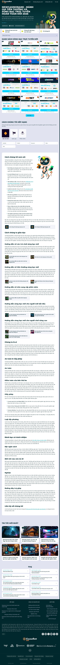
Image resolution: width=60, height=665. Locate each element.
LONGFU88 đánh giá (11, 56)
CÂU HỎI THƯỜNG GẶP (52, 617)
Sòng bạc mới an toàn (12, 612)
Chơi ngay (11, 54)
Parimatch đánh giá (30, 93)
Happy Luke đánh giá (30, 74)
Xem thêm (29, 115)
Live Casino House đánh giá (11, 74)
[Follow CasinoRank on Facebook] (42, 638)
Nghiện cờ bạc (34, 617)
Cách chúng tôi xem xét (52, 612)
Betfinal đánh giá (11, 110)
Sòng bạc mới (27, 1)
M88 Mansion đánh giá (49, 74)
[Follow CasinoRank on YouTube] (51, 638)
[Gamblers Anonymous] (12, 649)
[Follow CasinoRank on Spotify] (53, 638)
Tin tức (56, 1)
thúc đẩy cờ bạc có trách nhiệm (40, 440)
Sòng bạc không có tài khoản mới (11, 618)
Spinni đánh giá (11, 93)
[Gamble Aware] (46, 649)
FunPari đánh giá (49, 56)
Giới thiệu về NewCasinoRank (49, 610)
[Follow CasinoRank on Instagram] (45, 638)
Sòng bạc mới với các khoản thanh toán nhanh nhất (10, 610)
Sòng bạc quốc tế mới (33, 615)
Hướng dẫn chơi (48, 1)
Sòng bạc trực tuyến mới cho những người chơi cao (11, 615)
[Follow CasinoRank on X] (48, 638)
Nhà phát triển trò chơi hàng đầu (33, 620)
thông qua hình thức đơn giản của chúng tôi (36, 509)
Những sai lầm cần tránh (33, 609)
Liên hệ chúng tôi (51, 622)
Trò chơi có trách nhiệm (33, 613)
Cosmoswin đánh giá (49, 93)
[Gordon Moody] (30, 649)
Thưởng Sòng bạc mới (38, 1)
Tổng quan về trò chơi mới (33, 611)
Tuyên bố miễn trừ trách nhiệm (51, 620)
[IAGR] (6, 649)
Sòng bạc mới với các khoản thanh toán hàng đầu (10, 621)
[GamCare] (20, 649)
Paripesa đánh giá (30, 56)
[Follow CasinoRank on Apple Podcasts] (56, 638)
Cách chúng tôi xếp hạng (51, 615)
